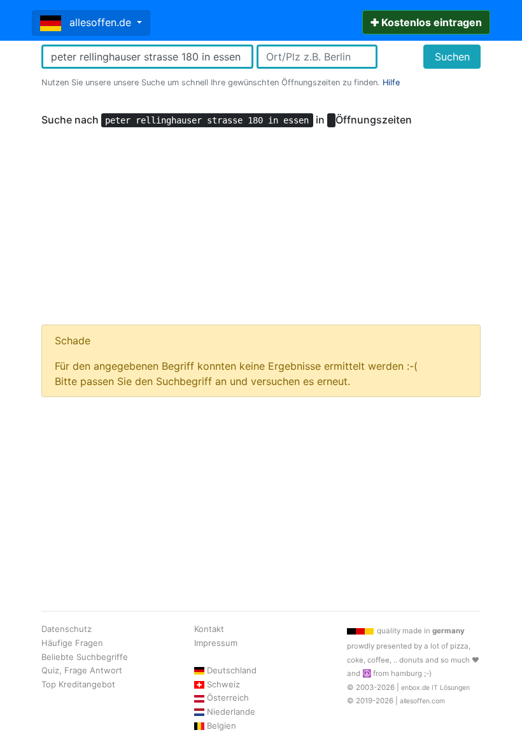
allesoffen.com (422, 701)
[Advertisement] (261, 220)
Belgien (221, 725)
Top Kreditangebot (78, 684)
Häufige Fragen (72, 643)
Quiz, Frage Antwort (81, 670)
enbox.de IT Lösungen (435, 688)
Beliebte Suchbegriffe (84, 657)
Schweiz (223, 684)
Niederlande (231, 711)
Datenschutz (66, 629)
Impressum (215, 643)
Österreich (228, 697)
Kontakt (209, 629)
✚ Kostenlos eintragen (426, 22)
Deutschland (232, 670)
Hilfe (391, 82)
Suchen (452, 56)
